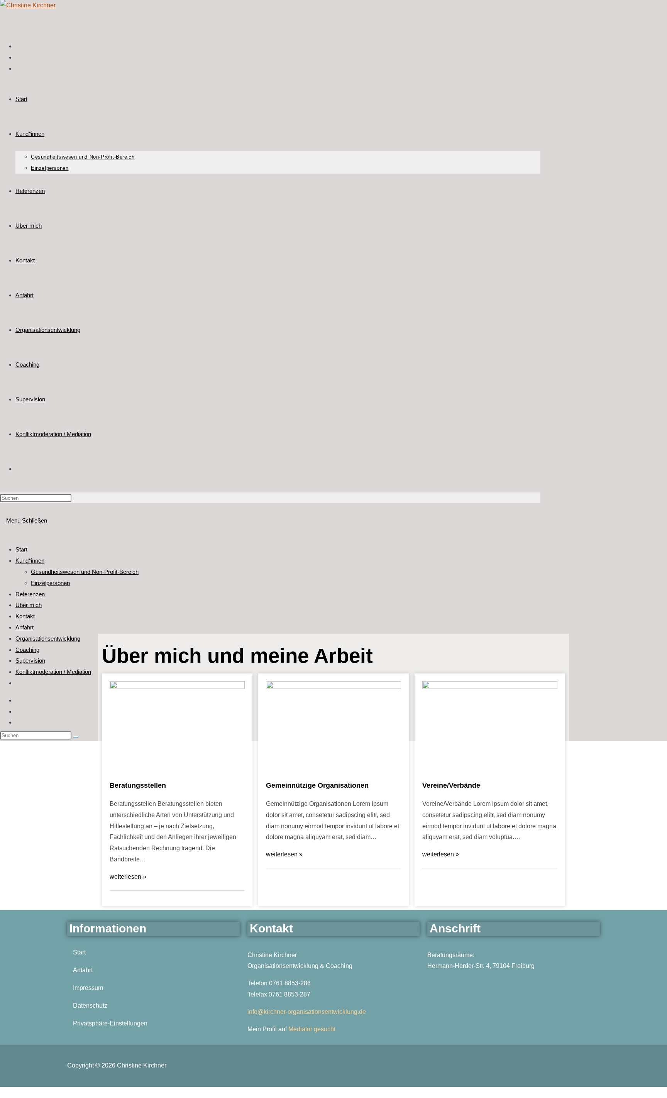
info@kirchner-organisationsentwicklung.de (306, 1011)
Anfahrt (24, 627)
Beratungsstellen (138, 785)
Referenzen (30, 594)
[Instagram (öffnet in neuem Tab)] (16, 47)
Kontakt (25, 616)
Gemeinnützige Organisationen (317, 785)
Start (21, 549)
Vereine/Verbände (451, 785)
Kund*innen (29, 560)
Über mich (28, 605)
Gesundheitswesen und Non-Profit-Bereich (85, 571)
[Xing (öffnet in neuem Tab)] (16, 58)
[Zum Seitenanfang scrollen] (2, 1092)
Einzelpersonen (50, 583)
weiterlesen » (128, 876)
